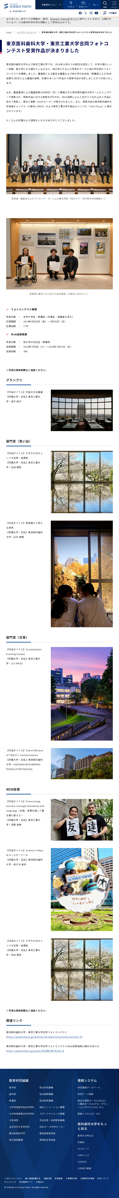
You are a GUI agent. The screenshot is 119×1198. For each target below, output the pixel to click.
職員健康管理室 (47, 1133)
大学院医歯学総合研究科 (21, 1107)
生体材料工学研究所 (19, 1126)
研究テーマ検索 (86, 1094)
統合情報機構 (16, 1139)
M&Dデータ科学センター (52, 1126)
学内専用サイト (26, 1182)
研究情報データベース (89, 1087)
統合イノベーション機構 (52, 1107)
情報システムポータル (89, 1113)
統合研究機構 (46, 1087)
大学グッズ (83, 1155)
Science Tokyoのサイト (64, 18)
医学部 (12, 1087)
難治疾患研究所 (17, 1133)
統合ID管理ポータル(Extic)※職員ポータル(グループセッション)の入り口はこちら (93, 1104)
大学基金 (113, 13)
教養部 (12, 1100)
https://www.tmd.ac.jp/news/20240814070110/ (34, 1050)
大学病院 (13, 1120)
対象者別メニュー (49, 4)
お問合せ (40, 1182)
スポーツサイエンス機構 (52, 1113)
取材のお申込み (86, 1135)
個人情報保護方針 (33, 1178)
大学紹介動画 (84, 1168)
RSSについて (103, 1178)
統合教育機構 (46, 1100)
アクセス (70, 6)
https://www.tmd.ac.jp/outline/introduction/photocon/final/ (43, 1036)
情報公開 (48, 1178)
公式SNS (82, 1161)
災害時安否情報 (87, 1178)
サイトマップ (10, 1182)
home (8, 32)
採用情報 (58, 1178)
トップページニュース (26, 32)
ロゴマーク (83, 1148)
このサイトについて (13, 1178)
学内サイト (83, 6)
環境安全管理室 (47, 1139)
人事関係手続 (71, 1178)
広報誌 (81, 1142)
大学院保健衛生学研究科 (21, 1113)
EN (94, 4)
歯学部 (12, 1094)
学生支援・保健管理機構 (52, 1120)
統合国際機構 (46, 1094)
